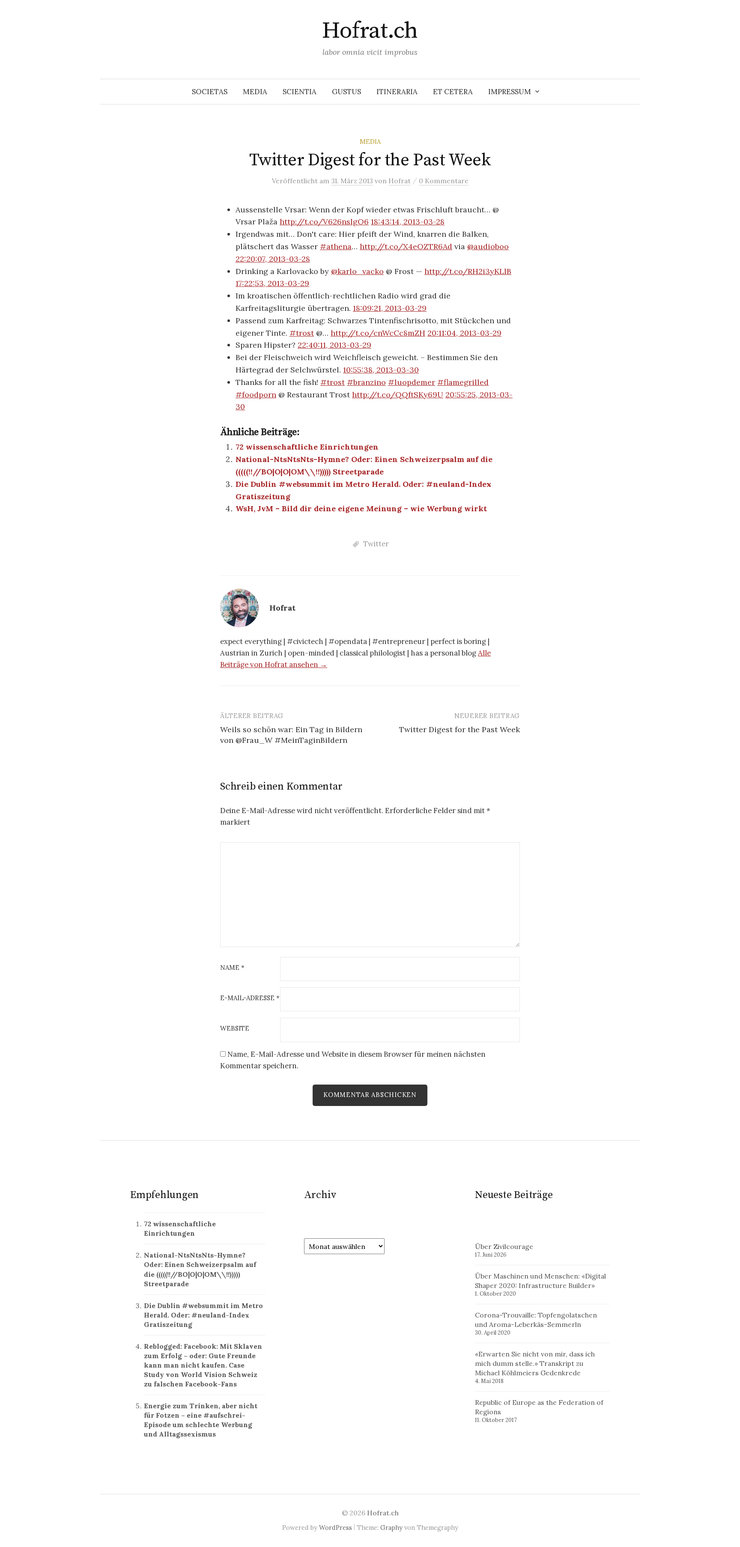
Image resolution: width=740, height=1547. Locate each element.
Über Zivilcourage (504, 1246)
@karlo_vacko (357, 271)
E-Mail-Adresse (250, 998)
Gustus (346, 91)
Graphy (391, 1527)
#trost (301, 333)
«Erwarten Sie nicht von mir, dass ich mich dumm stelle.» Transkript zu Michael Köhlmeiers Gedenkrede (535, 1363)
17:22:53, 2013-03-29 (272, 283)
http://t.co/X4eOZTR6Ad (406, 246)
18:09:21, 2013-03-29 (390, 308)
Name (232, 968)
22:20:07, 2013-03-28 (273, 259)
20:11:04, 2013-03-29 (464, 333)
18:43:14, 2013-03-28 (408, 222)
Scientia (299, 91)
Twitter (376, 543)
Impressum (509, 91)
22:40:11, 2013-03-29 (334, 345)
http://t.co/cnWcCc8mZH (378, 333)
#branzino (366, 382)
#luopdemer (411, 382)
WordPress (335, 1527)
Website (234, 1028)
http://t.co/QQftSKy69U (397, 394)
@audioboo (488, 246)
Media (255, 91)
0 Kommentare (443, 180)
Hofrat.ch (370, 30)
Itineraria (397, 91)
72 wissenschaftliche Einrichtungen (307, 447)
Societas (209, 91)
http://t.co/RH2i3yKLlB (467, 271)
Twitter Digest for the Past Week (459, 729)
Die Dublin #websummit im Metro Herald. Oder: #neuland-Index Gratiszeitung (203, 1315)
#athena (336, 246)
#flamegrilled (463, 382)
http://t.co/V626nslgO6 (324, 222)
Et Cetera (453, 91)
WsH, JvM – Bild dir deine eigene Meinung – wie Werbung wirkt (361, 508)
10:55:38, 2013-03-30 (381, 370)
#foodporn (256, 394)
